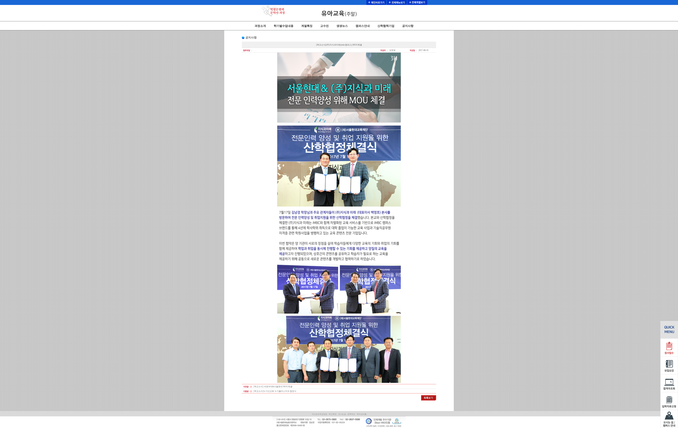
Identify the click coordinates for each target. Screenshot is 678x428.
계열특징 (307, 25)
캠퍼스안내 (363, 25)
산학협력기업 (385, 25)
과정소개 (260, 25)
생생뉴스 (342, 25)
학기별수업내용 (283, 25)
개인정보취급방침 (319, 414)
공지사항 (408, 25)
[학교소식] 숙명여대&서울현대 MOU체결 (273, 386)
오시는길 (342, 414)
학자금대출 (362, 414)
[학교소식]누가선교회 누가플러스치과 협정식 (275, 391)
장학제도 (351, 414)
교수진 (324, 25)
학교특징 (333, 414)
